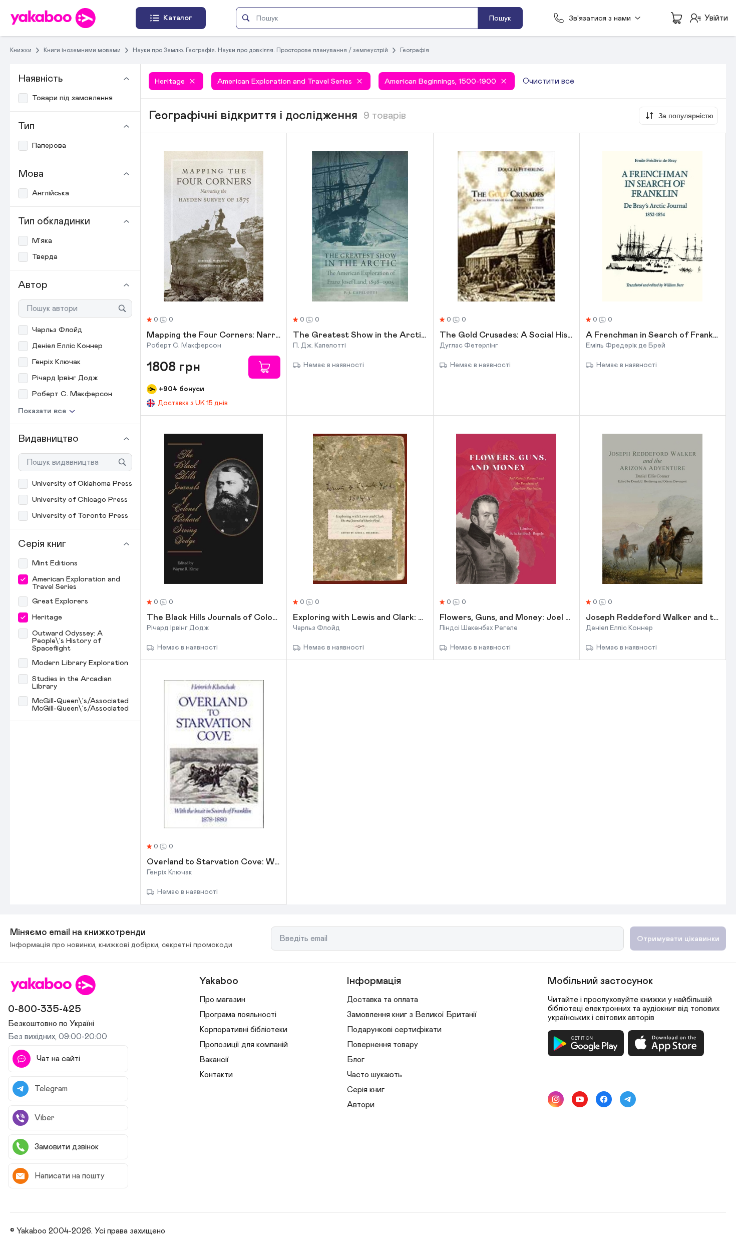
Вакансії (214, 1060)
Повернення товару (382, 1045)
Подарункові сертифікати (394, 1030)
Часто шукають (374, 1075)
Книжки (21, 50)
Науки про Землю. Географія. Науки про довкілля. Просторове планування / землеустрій (260, 50)
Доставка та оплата (382, 1000)
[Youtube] (580, 1099)
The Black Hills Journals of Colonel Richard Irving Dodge (213, 618)
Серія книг (366, 1090)
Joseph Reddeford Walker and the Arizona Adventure (652, 618)
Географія (414, 50)
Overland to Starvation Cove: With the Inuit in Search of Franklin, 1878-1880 (213, 862)
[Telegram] (628, 1099)
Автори (361, 1105)
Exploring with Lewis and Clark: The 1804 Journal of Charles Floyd (360, 618)
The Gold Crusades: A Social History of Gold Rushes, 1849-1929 (506, 336)
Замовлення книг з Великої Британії (412, 1015)
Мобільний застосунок (600, 981)
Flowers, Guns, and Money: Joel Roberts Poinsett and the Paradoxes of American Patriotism (506, 618)
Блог (355, 1060)
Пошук (500, 18)
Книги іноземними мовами (82, 50)
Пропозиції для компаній (243, 1045)
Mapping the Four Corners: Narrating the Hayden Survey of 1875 (213, 336)
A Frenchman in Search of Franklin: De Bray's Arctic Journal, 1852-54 (652, 336)
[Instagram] (556, 1099)
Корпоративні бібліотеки (243, 1030)
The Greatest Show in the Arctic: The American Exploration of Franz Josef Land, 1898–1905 (360, 336)
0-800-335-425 (44, 1009)
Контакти (216, 1075)
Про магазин (222, 1000)
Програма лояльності (237, 1015)
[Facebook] (604, 1099)
